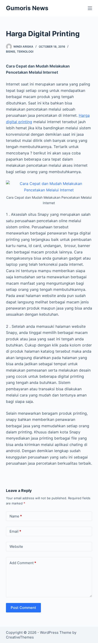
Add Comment (23, 563)
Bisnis (10, 51)
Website (16, 546)
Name (16, 516)
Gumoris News (27, 8)
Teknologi (25, 51)
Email (15, 531)
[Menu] (90, 8)
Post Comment (23, 607)
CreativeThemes (20, 637)
